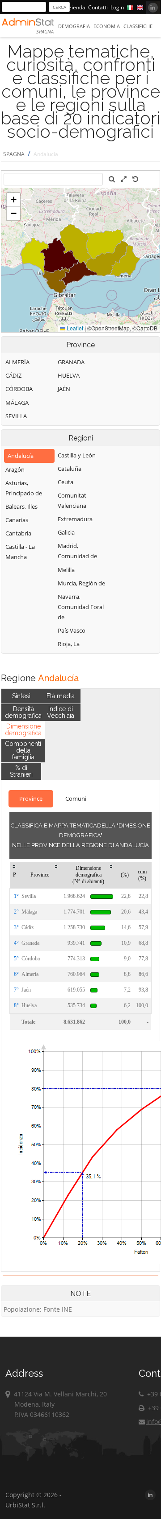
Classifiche (138, 26)
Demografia (74, 26)
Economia (106, 26)
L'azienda (73, 7)
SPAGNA (14, 154)
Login (117, 7)
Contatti (98, 7)
